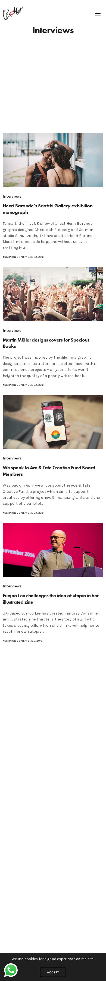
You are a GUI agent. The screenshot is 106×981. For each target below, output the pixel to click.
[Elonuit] (13, 12)
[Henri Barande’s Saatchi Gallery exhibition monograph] (53, 160)
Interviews (12, 196)
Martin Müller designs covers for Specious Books (46, 343)
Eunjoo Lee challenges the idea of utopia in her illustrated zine (51, 598)
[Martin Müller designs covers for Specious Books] (53, 294)
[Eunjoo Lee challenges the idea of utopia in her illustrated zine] (53, 550)
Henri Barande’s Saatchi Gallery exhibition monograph (47, 208)
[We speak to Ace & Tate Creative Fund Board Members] (53, 422)
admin (7, 257)
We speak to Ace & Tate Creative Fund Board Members (49, 470)
